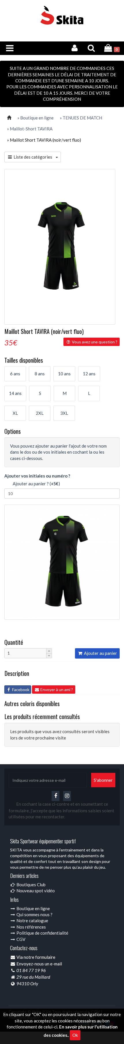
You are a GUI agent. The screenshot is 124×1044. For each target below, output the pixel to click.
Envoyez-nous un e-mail (39, 963)
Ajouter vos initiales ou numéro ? (37, 475)
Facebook (20, 689)
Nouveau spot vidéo (35, 890)
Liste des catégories (34, 156)
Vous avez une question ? (94, 341)
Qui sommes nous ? (34, 914)
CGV (20, 939)
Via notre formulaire (35, 957)
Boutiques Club (31, 884)
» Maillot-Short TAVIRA (29, 128)
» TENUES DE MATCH (81, 117)
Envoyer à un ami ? (56, 689)
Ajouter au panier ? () (35, 483)
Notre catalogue (32, 920)
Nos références (31, 926)
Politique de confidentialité (42, 932)
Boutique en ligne (33, 908)
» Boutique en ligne (35, 117)
